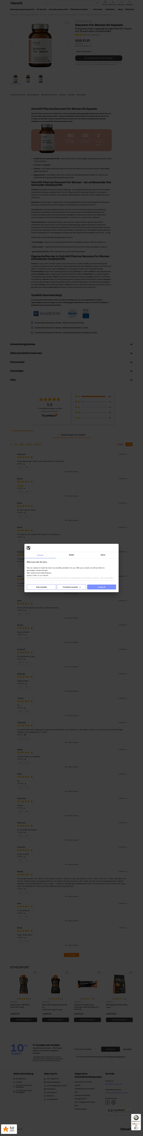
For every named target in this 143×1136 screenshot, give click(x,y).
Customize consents (70, 587)
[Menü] (139, 1115)
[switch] (136, 1128)
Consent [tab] (40, 555)
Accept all (101, 587)
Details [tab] (71, 555)
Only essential (41, 587)
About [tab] (103, 555)
